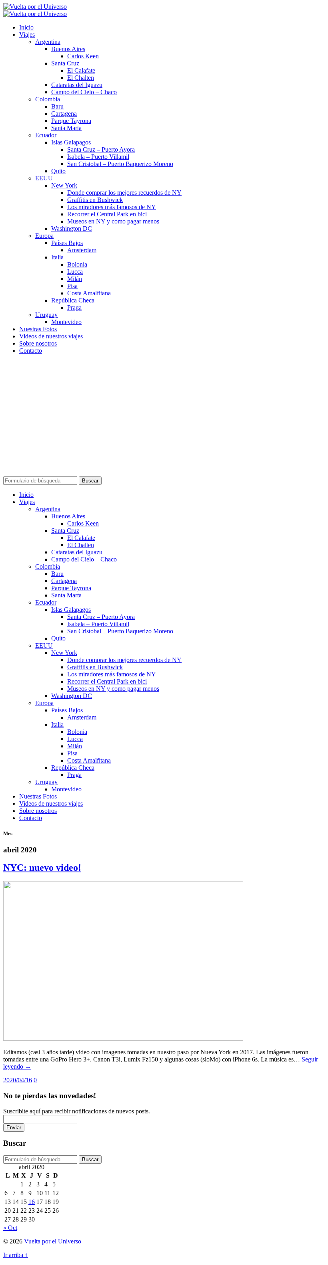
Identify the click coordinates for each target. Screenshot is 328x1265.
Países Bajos (67, 242)
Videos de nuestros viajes (51, 336)
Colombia (47, 99)
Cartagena (64, 113)
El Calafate (81, 70)
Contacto (30, 350)
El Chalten (80, 77)
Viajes (27, 34)
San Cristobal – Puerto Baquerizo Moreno (120, 163)
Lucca (75, 271)
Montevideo (66, 321)
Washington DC (71, 228)
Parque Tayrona (71, 120)
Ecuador (45, 135)
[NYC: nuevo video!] (123, 1038)
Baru (57, 106)
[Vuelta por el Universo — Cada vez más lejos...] (35, 6)
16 (31, 1201)
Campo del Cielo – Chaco (84, 92)
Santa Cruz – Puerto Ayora (101, 149)
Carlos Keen (83, 56)
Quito (58, 171)
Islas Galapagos (71, 142)
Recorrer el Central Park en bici (107, 214)
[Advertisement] (164, 416)
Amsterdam (81, 250)
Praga (74, 307)
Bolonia (77, 264)
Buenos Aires (68, 48)
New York (64, 185)
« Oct (10, 1227)
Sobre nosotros (38, 343)
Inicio (26, 27)
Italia (57, 257)
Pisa (72, 286)
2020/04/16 (17, 1080)
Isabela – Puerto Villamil (98, 156)
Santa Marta (66, 128)
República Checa (72, 300)
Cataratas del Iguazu (76, 84)
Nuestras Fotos (38, 329)
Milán (74, 278)
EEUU (44, 178)
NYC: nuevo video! (42, 867)
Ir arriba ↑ (15, 1254)
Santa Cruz (65, 63)
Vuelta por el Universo (52, 1241)
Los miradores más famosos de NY (111, 207)
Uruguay (46, 314)
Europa (44, 235)
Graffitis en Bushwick (95, 199)
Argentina (47, 41)
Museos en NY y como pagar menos (113, 221)
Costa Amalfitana (89, 293)
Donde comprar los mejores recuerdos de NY (124, 192)
